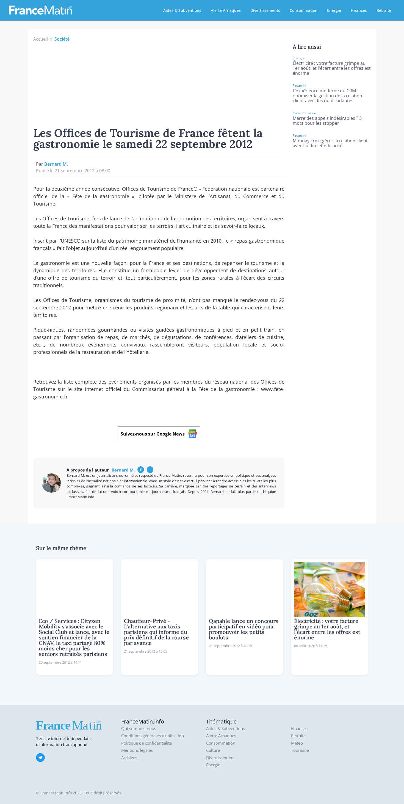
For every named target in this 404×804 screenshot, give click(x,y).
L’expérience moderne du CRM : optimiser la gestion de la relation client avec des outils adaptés (327, 96)
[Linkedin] (150, 469)
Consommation (303, 10)
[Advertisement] (158, 83)
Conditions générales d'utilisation (152, 735)
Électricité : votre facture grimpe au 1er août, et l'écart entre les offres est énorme (332, 68)
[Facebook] (140, 469)
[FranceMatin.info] (40, 9)
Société (62, 39)
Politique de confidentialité (146, 743)
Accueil (40, 39)
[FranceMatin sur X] (40, 757)
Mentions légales (137, 750)
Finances (359, 10)
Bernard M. (56, 164)
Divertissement (220, 757)
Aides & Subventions (182, 10)
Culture (213, 750)
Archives (129, 757)
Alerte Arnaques (226, 10)
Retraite (384, 10)
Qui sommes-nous (138, 728)
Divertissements (265, 10)
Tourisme (300, 750)
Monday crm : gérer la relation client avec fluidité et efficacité (330, 143)
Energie (334, 10)
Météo (297, 743)
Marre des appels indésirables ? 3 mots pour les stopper (327, 120)
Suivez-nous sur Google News (153, 434)
